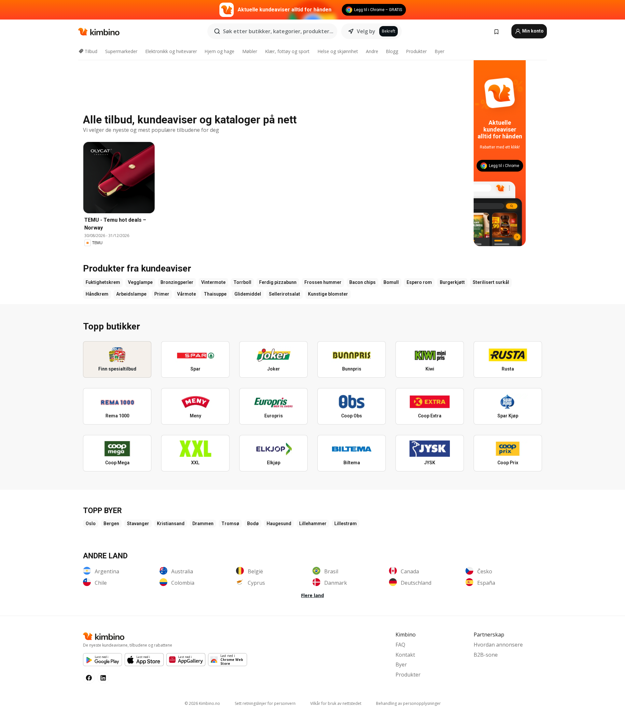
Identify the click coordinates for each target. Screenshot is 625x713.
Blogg (392, 51)
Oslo (91, 523)
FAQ (400, 644)
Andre (372, 51)
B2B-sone (486, 654)
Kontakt (405, 654)
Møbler (249, 51)
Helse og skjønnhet (337, 51)
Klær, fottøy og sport (287, 51)
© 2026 (202, 703)
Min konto (532, 31)
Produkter (416, 51)
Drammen (203, 523)
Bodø (253, 523)
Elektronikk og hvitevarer (171, 51)
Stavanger (138, 523)
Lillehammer (312, 523)
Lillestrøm (345, 523)
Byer (439, 51)
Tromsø (230, 523)
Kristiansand (171, 523)
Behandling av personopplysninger (408, 703)
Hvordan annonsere (498, 644)
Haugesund (279, 523)
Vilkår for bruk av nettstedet (335, 703)
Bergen (111, 523)
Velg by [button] (366, 31)
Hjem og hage (219, 51)
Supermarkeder (121, 51)
